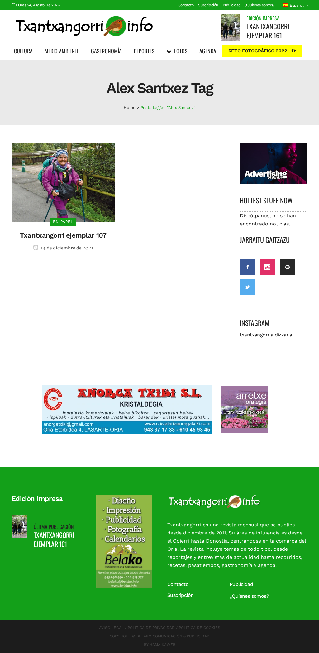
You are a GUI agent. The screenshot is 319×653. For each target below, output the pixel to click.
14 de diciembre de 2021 (66, 248)
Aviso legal (111, 628)
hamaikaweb (162, 644)
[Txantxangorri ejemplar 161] (230, 27)
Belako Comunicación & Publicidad (173, 636)
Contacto (186, 5)
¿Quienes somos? (260, 5)
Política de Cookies (199, 628)
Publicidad (232, 5)
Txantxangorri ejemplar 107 (63, 235)
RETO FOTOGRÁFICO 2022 (257, 51)
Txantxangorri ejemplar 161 (267, 30)
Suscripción (208, 5)
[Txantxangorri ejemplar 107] (63, 182)
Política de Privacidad (151, 628)
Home (130, 107)
